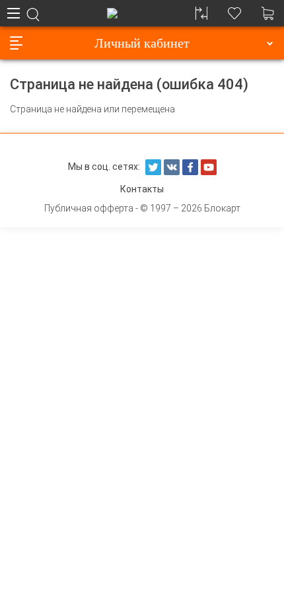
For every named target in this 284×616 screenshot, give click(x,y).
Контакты (142, 189)
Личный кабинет (142, 43)
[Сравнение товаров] (201, 13)
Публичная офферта (88, 208)
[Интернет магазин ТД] (112, 13)
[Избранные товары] (234, 13)
